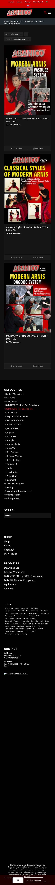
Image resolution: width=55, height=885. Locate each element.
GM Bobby (34, 621)
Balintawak (34, 608)
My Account (10, 553)
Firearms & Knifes (15, 420)
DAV (6, 613)
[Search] (43, 13)
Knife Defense (15, 623)
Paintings (9, 487)
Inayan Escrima (14, 424)
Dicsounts (10, 397)
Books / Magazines (14, 394)
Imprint (19, 2)
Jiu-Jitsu (10, 432)
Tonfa (9, 468)
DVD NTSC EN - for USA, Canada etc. (22, 405)
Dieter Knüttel (38, 2)
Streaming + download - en (18, 491)
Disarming (8, 616)
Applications (9, 608)
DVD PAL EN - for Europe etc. (19, 408)
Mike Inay (20, 626)
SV (26, 631)
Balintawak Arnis (10, 611)
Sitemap (27, 2)
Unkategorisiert (12, 494)
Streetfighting (13, 460)
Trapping (24, 634)
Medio (13, 626)
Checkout (9, 549)
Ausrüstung (25, 608)
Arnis (17, 608)
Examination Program (12, 621)
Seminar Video (30, 629)
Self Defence (13, 452)
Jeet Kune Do (13, 428)
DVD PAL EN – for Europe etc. (19, 580)
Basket (7, 545)
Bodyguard (34, 611)
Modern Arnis (13, 444)
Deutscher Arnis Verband (18, 613)
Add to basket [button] (17, 149)
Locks (7, 626)
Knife (7, 623)
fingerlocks (25, 621)
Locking (30, 623)
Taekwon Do (12, 464)
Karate (47, 621)
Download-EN (12, 401)
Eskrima (25, 618)
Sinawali (40, 629)
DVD (37, 616)
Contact (11, 2)
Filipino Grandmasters (17, 416)
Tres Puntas (12, 472)
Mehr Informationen (33, 880)
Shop (7, 541)
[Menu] (49, 13)
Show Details (38, 149)
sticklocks (20, 631)
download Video (28, 616)
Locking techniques (41, 623)
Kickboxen (11, 436)
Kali (41, 621)
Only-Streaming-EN (14, 483)
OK (18, 880)
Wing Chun (12, 476)
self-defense (20, 629)
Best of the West (23, 611)
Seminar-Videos (14, 456)
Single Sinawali (10, 631)
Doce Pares (12, 412)
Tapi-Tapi (32, 631)
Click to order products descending (26, 34)
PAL (38, 626)
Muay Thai (11, 448)
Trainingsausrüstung (12, 634)
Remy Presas (9, 629)
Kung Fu (10, 440)
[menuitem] (11, 2)
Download (17, 616)
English (18, 618)
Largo (24, 623)
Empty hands (9, 618)
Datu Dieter (44, 611)
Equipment (10, 479)
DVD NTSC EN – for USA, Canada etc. (23, 576)
